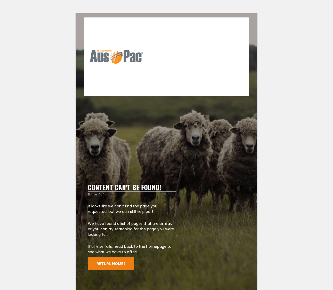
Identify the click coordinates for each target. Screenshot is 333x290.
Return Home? (111, 263)
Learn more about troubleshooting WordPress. (211, 255)
